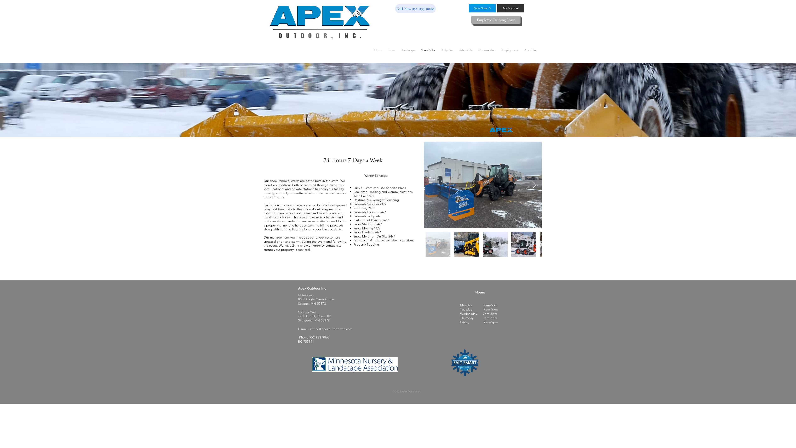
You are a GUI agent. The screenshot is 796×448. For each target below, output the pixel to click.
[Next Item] (534, 185)
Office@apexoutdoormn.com (331, 329)
